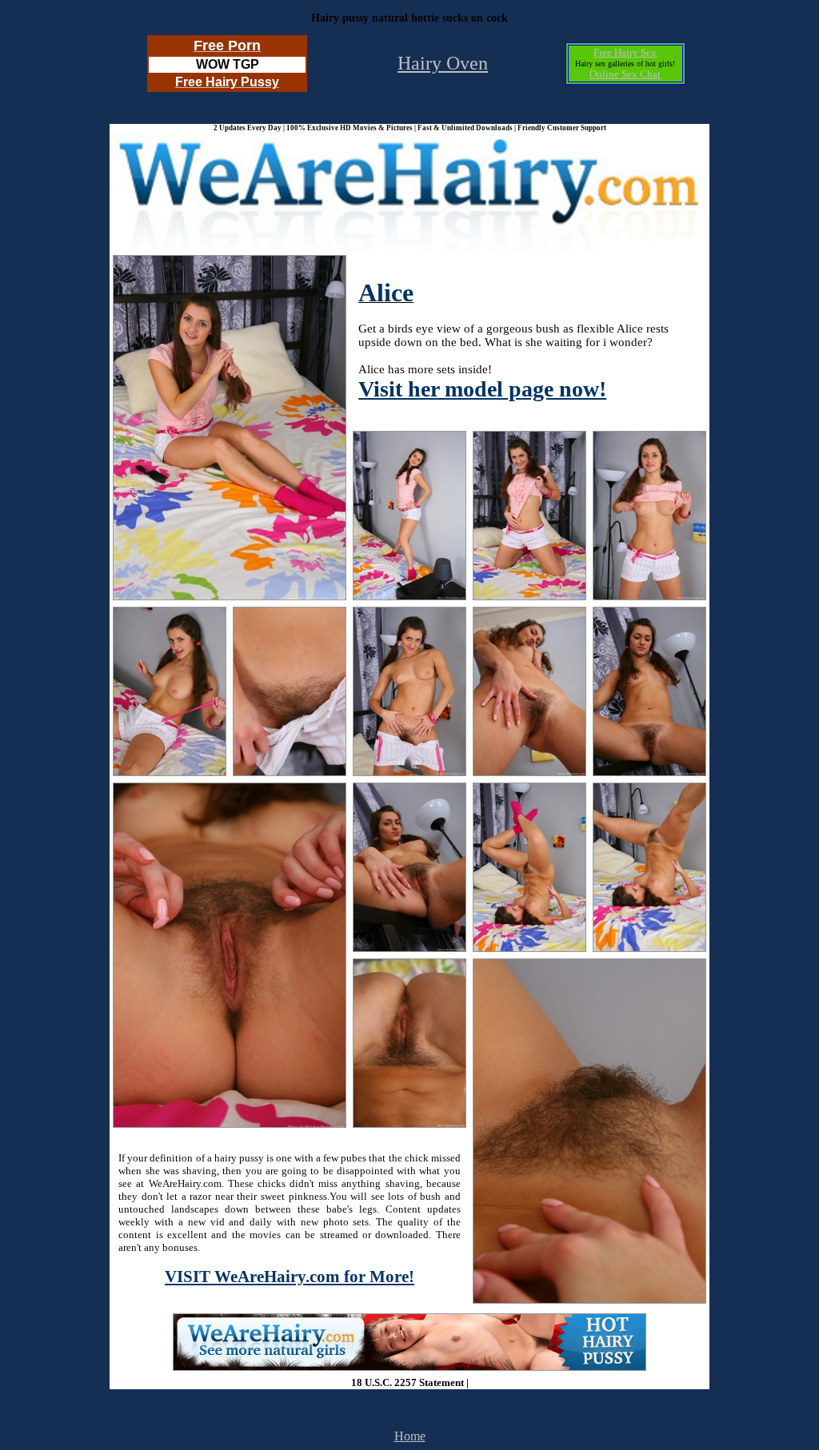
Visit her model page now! (482, 388)
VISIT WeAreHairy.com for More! (289, 1276)
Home (409, 1436)
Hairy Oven (443, 63)
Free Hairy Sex (625, 52)
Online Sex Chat (625, 74)
